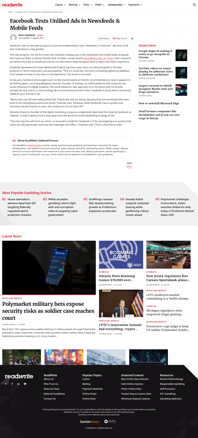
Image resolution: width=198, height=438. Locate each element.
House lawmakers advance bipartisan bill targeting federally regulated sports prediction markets (22, 207)
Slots (86, 4)
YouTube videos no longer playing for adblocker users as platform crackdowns (156, 71)
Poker (98, 4)
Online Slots (89, 398)
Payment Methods (92, 388)
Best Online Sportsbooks (135, 379)
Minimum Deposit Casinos (135, 398)
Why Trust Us (51, 383)
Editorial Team (51, 388)
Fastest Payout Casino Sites (136, 393)
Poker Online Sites (131, 388)
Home (10, 12)
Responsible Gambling (172, 383)
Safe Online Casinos (132, 383)
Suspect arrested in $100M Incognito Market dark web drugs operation (156, 88)
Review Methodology (171, 379)
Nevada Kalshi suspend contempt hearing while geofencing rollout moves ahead (137, 207)
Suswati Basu (8, 324)
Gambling (104, 272)
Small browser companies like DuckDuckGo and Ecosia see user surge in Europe (159, 115)
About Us (49, 379)
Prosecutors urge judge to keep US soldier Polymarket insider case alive (167, 330)
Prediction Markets (12, 298)
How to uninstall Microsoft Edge (159, 103)
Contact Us (50, 398)
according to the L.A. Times (98, 58)
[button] (194, 4)
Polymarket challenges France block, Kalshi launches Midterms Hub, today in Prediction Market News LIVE (177, 207)
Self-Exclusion (167, 388)
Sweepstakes (115, 4)
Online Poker (89, 393)
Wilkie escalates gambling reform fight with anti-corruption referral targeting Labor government (63, 207)
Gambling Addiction (171, 398)
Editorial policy (34, 145)
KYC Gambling (168, 393)
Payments (134, 4)
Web (129, 167)
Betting (73, 4)
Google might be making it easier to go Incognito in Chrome (155, 54)
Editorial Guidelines (54, 393)
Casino (59, 4)
